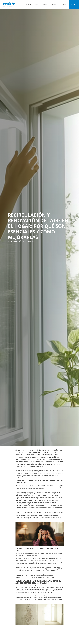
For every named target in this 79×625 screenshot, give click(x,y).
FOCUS (36, 4)
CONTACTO (63, 4)
